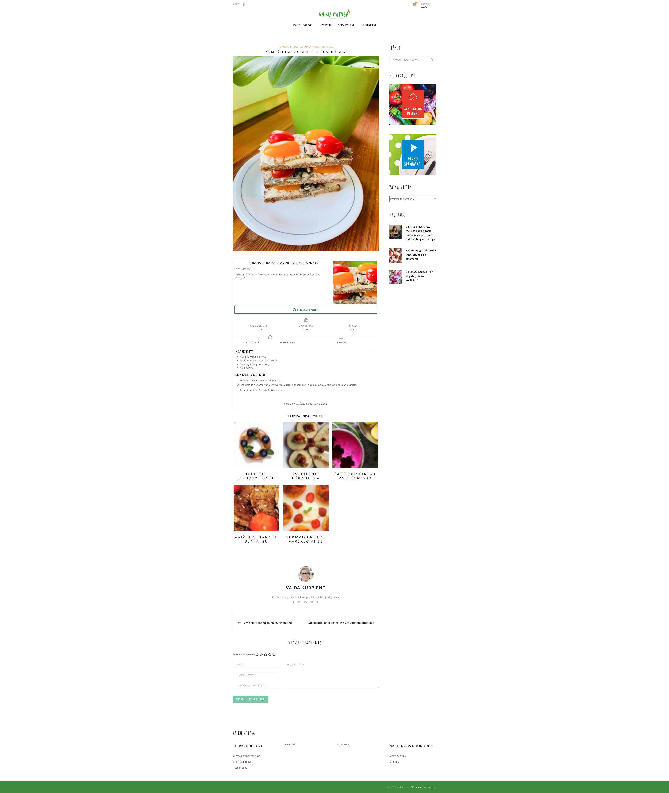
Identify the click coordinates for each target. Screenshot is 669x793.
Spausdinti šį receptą (308, 309)
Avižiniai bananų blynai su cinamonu (268, 622)
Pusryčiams (285, 46)
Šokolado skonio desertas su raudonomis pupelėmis (342, 622)
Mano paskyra (397, 755)
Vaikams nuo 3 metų (315, 46)
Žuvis (330, 46)
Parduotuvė (302, 25)
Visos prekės (240, 767)
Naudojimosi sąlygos (425, 787)
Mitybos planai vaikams (246, 755)
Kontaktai (368, 25)
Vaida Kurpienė (306, 587)
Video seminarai (242, 761)
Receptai (325, 25)
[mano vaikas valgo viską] (334, 12)
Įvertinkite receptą (244, 654)
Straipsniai (346, 25)
